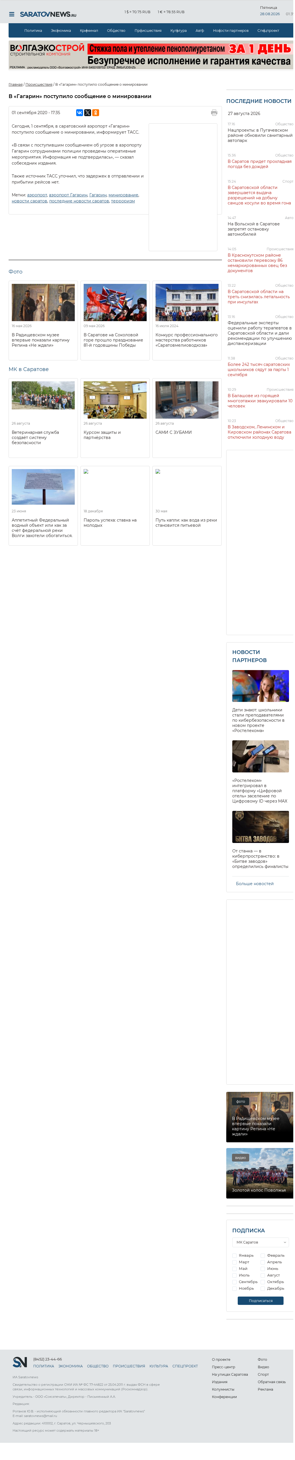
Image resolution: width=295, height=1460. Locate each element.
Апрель (274, 1262)
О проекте (221, 1359)
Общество (116, 30)
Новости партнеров (231, 30)
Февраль (275, 1255)
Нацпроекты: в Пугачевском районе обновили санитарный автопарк (260, 135)
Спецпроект (268, 30)
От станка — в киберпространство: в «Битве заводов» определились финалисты (260, 858)
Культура (178, 30)
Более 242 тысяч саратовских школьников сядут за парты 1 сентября (259, 369)
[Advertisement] (183, 186)
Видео (263, 1367)
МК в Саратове (29, 369)
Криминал (89, 30)
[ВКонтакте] (79, 112)
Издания (219, 1382)
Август (273, 1275)
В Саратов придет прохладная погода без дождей (260, 164)
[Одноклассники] (95, 112)
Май (242, 1268)
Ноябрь (246, 1288)
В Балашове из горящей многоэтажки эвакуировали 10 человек (260, 401)
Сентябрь (247, 1281)
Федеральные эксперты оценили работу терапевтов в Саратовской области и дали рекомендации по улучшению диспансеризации (260, 333)
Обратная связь (272, 1382)
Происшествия (148, 30)
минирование (123, 195)
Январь (245, 1255)
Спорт (288, 181)
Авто (200, 30)
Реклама (265, 1389)
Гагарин (98, 195)
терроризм (123, 201)
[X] (87, 112)
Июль (243, 1275)
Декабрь (275, 1288)
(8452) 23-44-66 (47, 1359)
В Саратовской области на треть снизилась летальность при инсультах (259, 297)
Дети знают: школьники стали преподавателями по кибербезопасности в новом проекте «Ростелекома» (258, 720)
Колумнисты (223, 1389)
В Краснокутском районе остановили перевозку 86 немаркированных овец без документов (257, 263)
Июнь (272, 1268)
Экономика (61, 30)
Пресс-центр (223, 1367)
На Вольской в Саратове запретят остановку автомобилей (254, 229)
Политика (33, 30)
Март (243, 1262)
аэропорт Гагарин (68, 195)
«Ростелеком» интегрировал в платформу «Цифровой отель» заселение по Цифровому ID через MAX (259, 791)
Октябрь (275, 1281)
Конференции (224, 1397)
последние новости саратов (79, 201)
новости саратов (29, 201)
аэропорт (37, 195)
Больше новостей (255, 883)
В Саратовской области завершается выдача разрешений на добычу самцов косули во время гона (259, 195)
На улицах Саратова (230, 1374)
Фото (262, 1359)
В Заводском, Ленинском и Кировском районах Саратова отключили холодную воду (259, 432)
